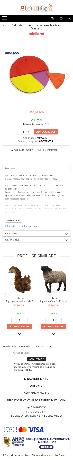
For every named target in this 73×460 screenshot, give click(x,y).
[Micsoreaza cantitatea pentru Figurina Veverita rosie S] (13, 320)
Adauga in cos (46, 131)
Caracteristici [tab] (11, 233)
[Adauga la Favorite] (19, 333)
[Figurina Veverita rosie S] (19, 279)
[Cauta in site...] (69, 18)
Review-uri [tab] (12, 239)
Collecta (20, 297)
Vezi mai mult (13, 220)
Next (67, 76)
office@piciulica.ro (38, 412)
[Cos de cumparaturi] (61, 18)
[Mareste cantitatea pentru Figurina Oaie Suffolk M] (59, 320)
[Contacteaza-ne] (53, 18)
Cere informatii (49, 149)
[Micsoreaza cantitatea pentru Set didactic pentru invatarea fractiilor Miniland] (18, 131)
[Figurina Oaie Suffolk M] (53, 279)
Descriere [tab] (10, 168)
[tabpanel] (36, 73)
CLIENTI (35, 386)
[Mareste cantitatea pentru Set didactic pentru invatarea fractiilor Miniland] (28, 131)
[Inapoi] (2, 26)
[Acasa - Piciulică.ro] (36, 7)
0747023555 (38, 407)
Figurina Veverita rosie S (19, 301)
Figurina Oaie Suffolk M (53, 301)
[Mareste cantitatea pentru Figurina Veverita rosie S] (25, 320)
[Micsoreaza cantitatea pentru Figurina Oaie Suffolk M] (47, 320)
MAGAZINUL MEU (35, 379)
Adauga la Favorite (23, 149)
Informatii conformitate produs (21, 226)
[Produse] (5, 19)
